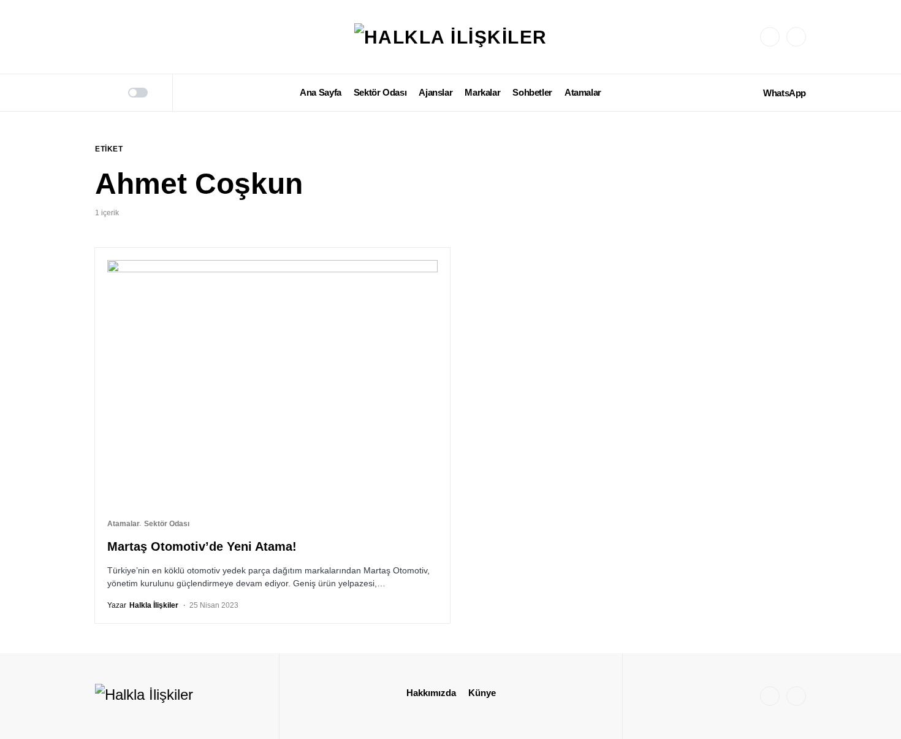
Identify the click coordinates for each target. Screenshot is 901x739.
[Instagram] (770, 37)
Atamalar (123, 523)
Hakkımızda (431, 692)
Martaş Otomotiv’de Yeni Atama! (202, 546)
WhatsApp (784, 93)
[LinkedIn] (796, 37)
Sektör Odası (166, 523)
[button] (99, 92)
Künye (482, 692)
